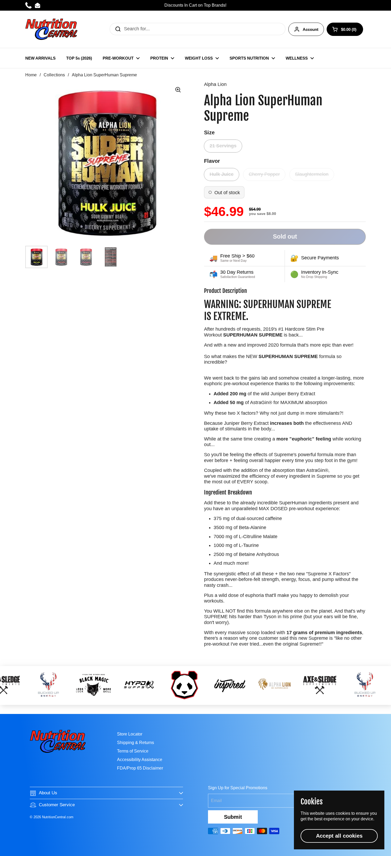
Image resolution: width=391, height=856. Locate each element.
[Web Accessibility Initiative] (389, 850)
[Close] (283, 366)
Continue (195, 472)
